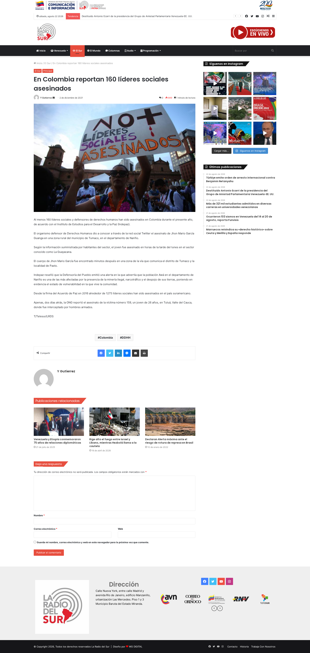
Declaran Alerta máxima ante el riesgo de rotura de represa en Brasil (169, 440)
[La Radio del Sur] (46, 32)
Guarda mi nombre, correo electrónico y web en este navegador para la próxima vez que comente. (93, 542)
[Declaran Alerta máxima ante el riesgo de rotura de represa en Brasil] (170, 422)
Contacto (232, 646)
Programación (150, 50)
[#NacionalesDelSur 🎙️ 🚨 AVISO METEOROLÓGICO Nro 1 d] (215, 133)
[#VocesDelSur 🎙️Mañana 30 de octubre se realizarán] (240, 133)
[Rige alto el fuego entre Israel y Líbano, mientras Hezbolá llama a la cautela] (114, 422)
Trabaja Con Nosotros (263, 646)
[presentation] (214, 609)
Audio (129, 50)
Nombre (39, 515)
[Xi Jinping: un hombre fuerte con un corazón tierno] (240, 83)
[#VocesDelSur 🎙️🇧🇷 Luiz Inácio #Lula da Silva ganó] (264, 83)
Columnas (114, 50)
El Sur (78, 50)
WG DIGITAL (135, 646)
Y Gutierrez (46, 97)
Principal (47, 70)
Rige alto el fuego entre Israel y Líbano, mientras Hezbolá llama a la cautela (113, 442)
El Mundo (95, 50)
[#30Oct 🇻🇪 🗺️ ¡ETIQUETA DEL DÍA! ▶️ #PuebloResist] (240, 108)
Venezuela (59, 50)
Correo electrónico (45, 528)
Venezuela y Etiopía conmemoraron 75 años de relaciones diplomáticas (57, 440)
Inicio (42, 50)
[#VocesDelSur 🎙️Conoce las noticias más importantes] (215, 83)
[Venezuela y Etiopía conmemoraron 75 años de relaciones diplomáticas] (59, 422)
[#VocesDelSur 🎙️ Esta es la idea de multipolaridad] (264, 133)
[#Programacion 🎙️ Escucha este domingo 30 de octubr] (264, 108)
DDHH (126, 337)
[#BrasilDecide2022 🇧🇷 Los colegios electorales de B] (215, 108)
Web (120, 528)
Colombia (106, 337)
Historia (244, 646)
